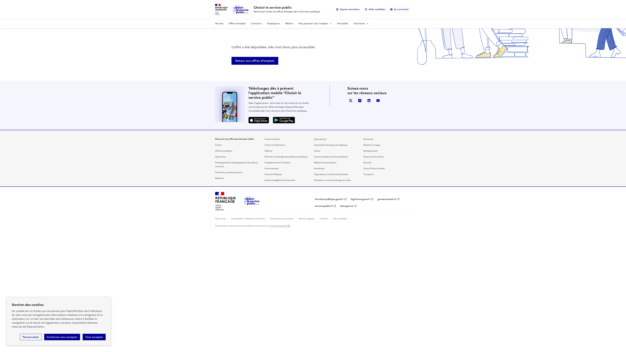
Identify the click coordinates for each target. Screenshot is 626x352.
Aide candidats (377, 9)
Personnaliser (31, 337)
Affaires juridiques (223, 150)
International (320, 139)
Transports (368, 174)
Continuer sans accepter (62, 337)
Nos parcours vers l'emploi (313, 23)
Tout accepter (94, 337)
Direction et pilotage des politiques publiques (286, 156)
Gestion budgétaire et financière (280, 180)
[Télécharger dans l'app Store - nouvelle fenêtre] (258, 120)
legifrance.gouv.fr (360, 199)
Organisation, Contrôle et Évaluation (331, 174)
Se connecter (401, 9)
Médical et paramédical (325, 162)
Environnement (272, 168)
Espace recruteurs (350, 9)
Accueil (219, 23)
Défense (268, 150)
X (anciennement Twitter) (350, 100)
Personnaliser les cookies (281, 218)
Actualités (342, 23)
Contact (324, 218)
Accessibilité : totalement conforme (248, 218)
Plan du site (220, 218)
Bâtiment (219, 178)
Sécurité (367, 162)
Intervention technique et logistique (331, 145)
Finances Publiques (273, 174)
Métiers (289, 23)
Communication (272, 139)
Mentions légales (306, 218)
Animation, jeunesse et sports (229, 172)
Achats (218, 145)
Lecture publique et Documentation (331, 156)
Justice (317, 150)
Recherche (368, 139)
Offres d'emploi (237, 23)
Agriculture (220, 156)
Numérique (319, 168)
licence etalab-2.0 (278, 225)
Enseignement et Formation (277, 162)
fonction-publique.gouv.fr (329, 199)
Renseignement (370, 150)
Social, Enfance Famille (374, 168)
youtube (378, 100)
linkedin (369, 100)
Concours (256, 23)
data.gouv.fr (347, 206)
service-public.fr (324, 206)
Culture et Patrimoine (275, 145)
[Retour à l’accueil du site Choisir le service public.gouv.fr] (251, 204)
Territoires (359, 23)
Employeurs (273, 23)
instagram (360, 100)
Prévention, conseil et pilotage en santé (332, 180)
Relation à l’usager (371, 145)
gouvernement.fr (387, 199)
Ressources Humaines (373, 156)
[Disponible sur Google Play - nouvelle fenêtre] (284, 120)
